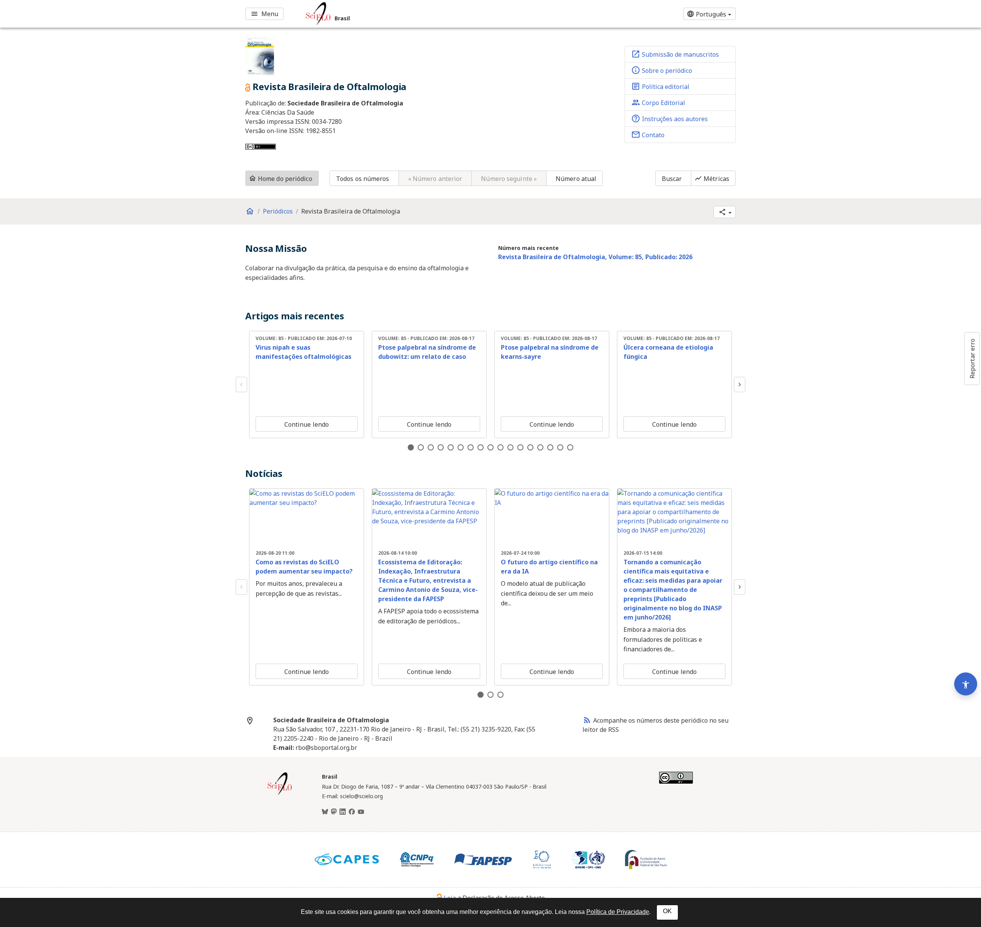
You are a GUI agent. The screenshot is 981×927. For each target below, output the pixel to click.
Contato (647, 134)
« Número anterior (435, 178)
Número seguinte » (509, 178)
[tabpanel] (306, 384)
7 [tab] (471, 447)
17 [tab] (570, 447)
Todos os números (362, 178)
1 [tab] (411, 447)
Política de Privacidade (617, 912)
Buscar (672, 178)
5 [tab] (451, 447)
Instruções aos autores (669, 118)
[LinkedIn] (343, 812)
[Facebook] (352, 812)
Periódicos (278, 211)
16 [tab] (560, 447)
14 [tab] (540, 447)
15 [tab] (550, 447)
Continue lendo (306, 424)
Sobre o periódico (661, 70)
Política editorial (660, 86)
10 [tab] (500, 447)
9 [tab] (490, 447)
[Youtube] (361, 812)
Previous (241, 384)
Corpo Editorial (658, 102)
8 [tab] (480, 447)
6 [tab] (461, 447)
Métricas (711, 178)
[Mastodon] (333, 812)
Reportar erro (972, 358)
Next (739, 384)
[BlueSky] (325, 812)
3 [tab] (431, 447)
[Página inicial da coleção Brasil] (279, 794)
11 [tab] (510, 447)
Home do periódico (280, 178)
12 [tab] (520, 447)
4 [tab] (441, 447)
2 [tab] (421, 447)
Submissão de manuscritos (675, 54)
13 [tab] (530, 447)
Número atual (576, 178)
